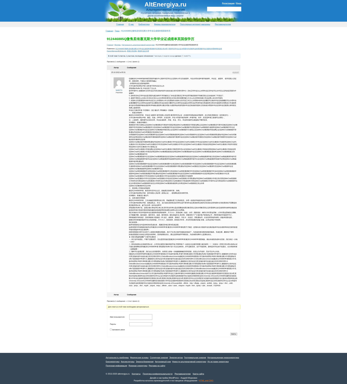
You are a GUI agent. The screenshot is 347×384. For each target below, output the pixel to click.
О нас (131, 24)
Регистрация (228, 3)
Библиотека (144, 24)
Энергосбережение (145, 361)
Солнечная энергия (159, 357)
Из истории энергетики (218, 361)
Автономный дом (163, 361)
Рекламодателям (223, 24)
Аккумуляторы (127, 361)
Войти (233, 334)
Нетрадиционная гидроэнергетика (223, 357)
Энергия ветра (176, 357)
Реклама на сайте (157, 366)
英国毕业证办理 (143, 51)
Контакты (136, 374)
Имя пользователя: (117, 317)
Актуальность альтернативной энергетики (138, 45)
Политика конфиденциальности (157, 374)
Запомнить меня (118, 330)
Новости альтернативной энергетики (189, 361)
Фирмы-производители (164, 24)
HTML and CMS (206, 380)
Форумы (118, 45)
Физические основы (139, 357)
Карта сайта (198, 374)
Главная (120, 24)
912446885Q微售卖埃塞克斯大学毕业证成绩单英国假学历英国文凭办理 (141, 49)
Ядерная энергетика (137, 366)
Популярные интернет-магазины (195, 24)
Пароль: (113, 324)
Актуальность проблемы (117, 357)
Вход (238, 3)
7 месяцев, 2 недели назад (164, 56)
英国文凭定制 (132, 51)
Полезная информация (116, 366)
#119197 (236, 72)
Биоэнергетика (112, 361)
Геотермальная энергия (195, 357)
